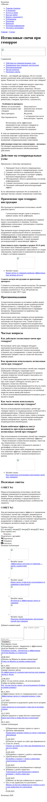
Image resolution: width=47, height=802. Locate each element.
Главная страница (13, 8)
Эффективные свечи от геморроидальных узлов (20, 696)
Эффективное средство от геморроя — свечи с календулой (26, 565)
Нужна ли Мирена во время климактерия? (18, 661)
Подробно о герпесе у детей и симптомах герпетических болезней (23, 760)
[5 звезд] (40, 529)
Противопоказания (13, 67)
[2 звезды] (13, 529)
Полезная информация (15, 26)
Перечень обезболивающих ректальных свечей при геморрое (27, 620)
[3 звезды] (22, 529)
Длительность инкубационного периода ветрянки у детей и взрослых (22, 773)
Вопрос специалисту (14, 17)
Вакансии (10, 23)
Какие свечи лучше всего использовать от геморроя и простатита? (28, 583)
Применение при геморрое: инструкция (22, 65)
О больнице (11, 10)
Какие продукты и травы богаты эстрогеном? (20, 718)
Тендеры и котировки (15, 28)
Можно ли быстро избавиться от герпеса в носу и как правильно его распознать (25, 786)
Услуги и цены (12, 13)
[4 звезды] (31, 529)
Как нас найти (12, 15)
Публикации (11, 19)
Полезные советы (13, 72)
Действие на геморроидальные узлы (21, 63)
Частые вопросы (12, 70)
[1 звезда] (5, 529)
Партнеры (10, 21)
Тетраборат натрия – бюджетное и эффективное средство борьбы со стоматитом (20, 652)
